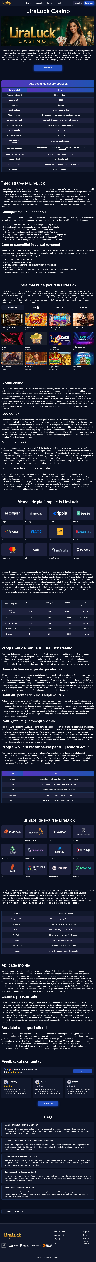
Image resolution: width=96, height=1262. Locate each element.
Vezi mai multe (48, 1103)
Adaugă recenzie (83, 1071)
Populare (11, 307)
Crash (58, 307)
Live (34, 307)
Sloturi (82, 307)
